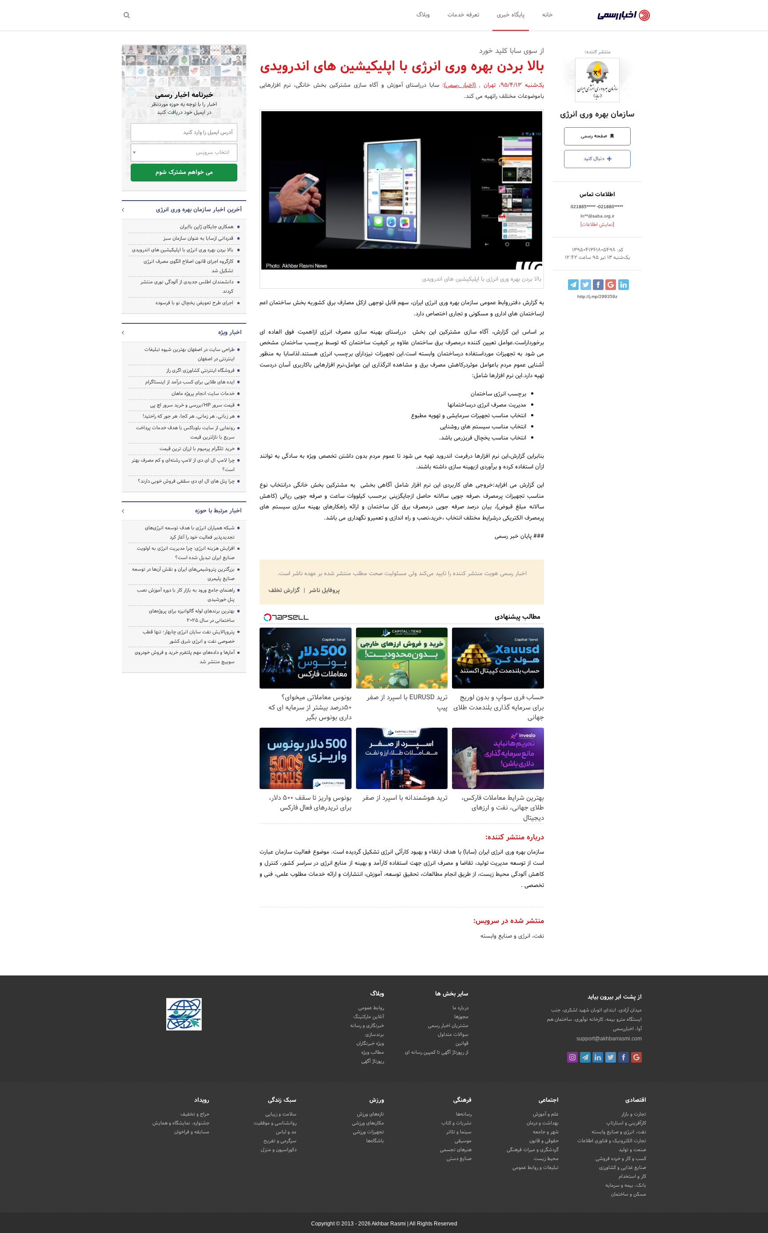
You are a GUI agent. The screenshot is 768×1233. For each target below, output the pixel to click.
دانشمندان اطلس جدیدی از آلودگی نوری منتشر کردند (186, 286)
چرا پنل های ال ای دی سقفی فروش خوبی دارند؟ (186, 481)
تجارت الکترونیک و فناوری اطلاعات (611, 1141)
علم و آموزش (546, 1114)
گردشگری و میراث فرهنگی (533, 1150)
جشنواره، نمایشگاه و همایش (180, 1123)
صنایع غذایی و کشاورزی (622, 1168)
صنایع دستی (459, 1159)
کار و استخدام (632, 1177)
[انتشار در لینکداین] (623, 284)
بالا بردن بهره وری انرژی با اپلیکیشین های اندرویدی (182, 250)
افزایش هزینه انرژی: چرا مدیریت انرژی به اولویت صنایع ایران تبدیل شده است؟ (186, 553)
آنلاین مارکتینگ (368, 1017)
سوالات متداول (453, 1035)
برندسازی (374, 1035)
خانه (547, 15)
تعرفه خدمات (463, 15)
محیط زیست (546, 1159)
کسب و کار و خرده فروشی (621, 1159)
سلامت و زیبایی (280, 1114)
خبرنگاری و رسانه (367, 1026)
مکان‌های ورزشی (368, 1123)
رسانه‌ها (464, 1114)
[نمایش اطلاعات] (597, 225)
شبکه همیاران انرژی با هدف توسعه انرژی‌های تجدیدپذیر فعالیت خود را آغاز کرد (190, 532)
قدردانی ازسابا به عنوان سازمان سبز (198, 238)
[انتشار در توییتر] (585, 284)
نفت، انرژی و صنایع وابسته (512, 936)
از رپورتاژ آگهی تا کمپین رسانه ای (436, 1052)
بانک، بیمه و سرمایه (625, 1185)
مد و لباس (286, 1132)
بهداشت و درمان (543, 1123)
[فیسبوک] (623, 1057)
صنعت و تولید (632, 1150)
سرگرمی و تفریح (280, 1141)
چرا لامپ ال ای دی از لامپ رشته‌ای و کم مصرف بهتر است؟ (183, 465)
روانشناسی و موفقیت (275, 1123)
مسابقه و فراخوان (191, 1132)
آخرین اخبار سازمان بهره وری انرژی (199, 210)
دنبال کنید (595, 159)
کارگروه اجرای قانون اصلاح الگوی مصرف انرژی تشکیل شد (188, 266)
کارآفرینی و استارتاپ (626, 1123)
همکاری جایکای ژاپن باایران (206, 227)
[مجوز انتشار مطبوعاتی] (184, 1016)
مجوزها (461, 1017)
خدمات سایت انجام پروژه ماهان (203, 394)
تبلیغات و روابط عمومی (535, 1168)
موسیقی (463, 1141)
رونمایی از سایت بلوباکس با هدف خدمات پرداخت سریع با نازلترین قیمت (185, 432)
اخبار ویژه (230, 333)
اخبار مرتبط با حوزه (218, 511)
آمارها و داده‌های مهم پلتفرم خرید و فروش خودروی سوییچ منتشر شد (185, 657)
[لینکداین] (597, 1057)
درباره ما (460, 1008)
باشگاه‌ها (375, 1141)
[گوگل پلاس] (636, 1057)
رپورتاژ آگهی (372, 1061)
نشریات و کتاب (456, 1123)
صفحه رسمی (594, 136)
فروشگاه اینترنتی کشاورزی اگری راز (200, 371)
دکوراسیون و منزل (278, 1150)
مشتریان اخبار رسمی (448, 1026)
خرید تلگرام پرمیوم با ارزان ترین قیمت (197, 449)
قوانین (462, 1044)
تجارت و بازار (633, 1114)
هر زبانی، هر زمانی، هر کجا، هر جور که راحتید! (189, 416)
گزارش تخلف (284, 591)
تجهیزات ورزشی (368, 1132)
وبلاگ (423, 15)
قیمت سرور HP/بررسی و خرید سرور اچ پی (192, 405)
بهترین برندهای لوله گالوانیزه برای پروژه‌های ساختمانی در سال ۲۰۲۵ (192, 616)
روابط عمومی (371, 1008)
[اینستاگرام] (572, 1057)
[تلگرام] (585, 1057)
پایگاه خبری (510, 15)
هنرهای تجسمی (456, 1150)
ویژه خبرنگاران (370, 1044)
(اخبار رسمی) (460, 85)
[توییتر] (610, 1057)
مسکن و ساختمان (628, 1194)
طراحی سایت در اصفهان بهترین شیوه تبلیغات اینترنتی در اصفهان (189, 354)
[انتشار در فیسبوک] (598, 284)
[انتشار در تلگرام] (573, 284)
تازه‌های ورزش (370, 1114)
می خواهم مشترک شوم (184, 172)
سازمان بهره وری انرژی (597, 114)
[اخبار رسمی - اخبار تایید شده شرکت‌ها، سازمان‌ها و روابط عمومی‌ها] (624, 15)
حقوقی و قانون (544, 1141)
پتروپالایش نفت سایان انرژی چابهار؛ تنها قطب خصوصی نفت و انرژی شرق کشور (189, 636)
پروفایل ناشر (323, 591)
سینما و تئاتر (459, 1132)
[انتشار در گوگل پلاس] (610, 284)
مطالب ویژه (372, 1052)
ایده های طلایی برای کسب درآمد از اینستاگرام (190, 382)
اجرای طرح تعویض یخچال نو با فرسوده (194, 303)
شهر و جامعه (546, 1132)
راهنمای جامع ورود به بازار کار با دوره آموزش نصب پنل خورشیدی (186, 595)
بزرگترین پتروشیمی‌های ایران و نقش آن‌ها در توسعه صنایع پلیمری (183, 574)
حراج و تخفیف (194, 1114)
